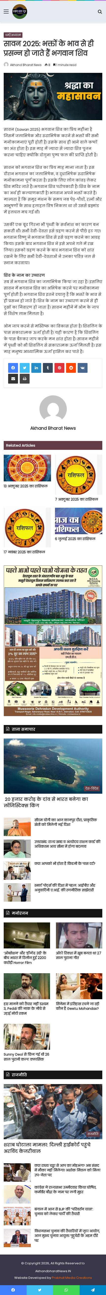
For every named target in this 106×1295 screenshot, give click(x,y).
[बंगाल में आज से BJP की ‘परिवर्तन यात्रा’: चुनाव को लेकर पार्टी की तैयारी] (17, 1216)
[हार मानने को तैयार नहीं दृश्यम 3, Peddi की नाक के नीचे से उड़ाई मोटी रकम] (27, 986)
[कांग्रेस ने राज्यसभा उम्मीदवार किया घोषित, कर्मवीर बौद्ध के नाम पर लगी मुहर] (17, 1194)
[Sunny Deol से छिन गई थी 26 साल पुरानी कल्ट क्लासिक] (27, 1037)
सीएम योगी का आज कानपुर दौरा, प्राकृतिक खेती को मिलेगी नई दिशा (66, 822)
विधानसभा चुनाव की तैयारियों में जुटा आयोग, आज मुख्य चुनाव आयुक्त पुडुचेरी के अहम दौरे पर (67, 1236)
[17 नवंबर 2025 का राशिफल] (27, 527)
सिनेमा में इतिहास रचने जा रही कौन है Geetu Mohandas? (77, 1006)
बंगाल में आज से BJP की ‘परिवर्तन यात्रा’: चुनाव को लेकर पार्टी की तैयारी (64, 1212)
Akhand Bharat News (26, 65)
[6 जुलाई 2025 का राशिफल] (78, 521)
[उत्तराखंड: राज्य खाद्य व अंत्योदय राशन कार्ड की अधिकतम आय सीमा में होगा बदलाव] (17, 849)
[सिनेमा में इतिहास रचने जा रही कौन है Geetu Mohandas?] (79, 986)
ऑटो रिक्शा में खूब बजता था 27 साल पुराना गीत (78, 955)
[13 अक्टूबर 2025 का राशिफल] (27, 468)
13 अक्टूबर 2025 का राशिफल (26, 486)
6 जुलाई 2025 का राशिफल (75, 538)
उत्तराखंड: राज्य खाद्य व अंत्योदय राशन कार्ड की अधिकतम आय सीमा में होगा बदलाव (67, 844)
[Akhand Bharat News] (19, 11)
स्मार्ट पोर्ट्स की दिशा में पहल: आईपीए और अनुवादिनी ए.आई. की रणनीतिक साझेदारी (65, 888)
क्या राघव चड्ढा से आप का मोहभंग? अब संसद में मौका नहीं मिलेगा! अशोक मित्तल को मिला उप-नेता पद (67, 1170)
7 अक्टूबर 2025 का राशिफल (76, 499)
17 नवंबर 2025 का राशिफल (24, 552)
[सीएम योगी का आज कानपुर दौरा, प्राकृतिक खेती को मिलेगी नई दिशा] (17, 827)
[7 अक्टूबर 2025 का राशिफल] (78, 474)
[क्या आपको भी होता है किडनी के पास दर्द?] (17, 870)
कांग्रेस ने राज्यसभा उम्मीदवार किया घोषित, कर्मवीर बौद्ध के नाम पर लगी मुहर (65, 1190)
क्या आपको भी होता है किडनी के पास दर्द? (65, 863)
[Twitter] (25, 368)
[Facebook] (13, 368)
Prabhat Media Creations (72, 1277)
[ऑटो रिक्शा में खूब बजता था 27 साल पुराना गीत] (79, 935)
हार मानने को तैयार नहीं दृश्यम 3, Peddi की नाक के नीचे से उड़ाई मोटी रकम (26, 1008)
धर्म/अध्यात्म (13, 35)
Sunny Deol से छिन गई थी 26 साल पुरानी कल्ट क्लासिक (26, 1057)
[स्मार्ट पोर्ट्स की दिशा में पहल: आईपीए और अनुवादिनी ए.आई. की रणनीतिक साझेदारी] (17, 892)
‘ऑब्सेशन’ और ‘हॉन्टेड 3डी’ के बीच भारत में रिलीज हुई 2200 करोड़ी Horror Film (25, 958)
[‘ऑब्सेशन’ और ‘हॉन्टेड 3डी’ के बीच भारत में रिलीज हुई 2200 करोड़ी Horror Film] (27, 935)
